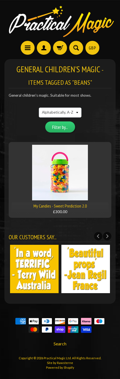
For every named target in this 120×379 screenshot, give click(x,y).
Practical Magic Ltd (57, 358)
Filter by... (60, 127)
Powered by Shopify (60, 367)
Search (60, 343)
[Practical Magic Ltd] (60, 21)
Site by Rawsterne (60, 363)
